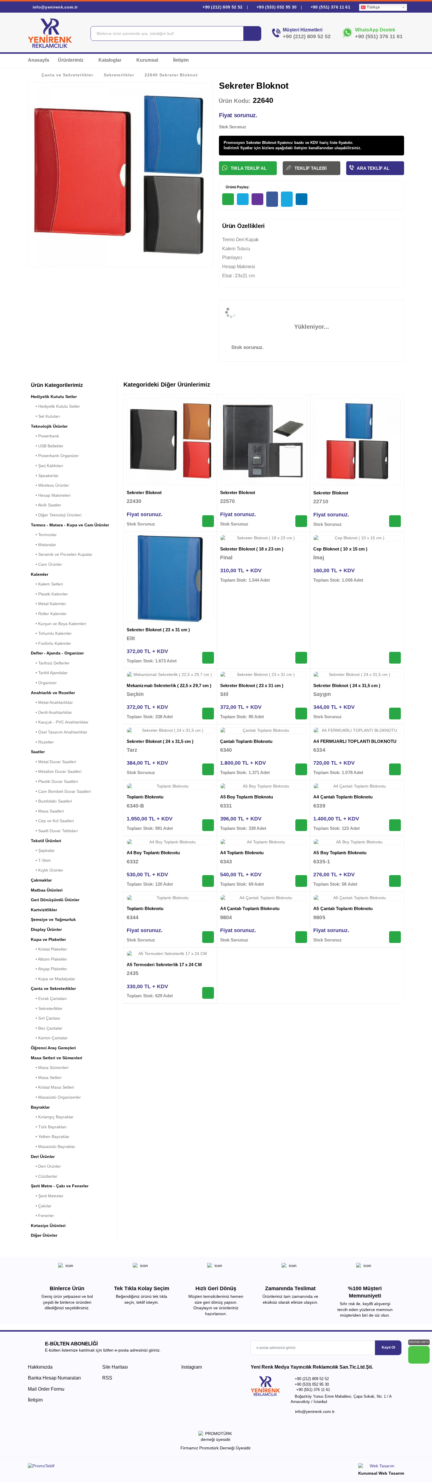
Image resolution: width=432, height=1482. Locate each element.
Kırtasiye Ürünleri (48, 1225)
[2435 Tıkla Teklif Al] (208, 993)
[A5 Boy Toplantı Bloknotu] (263, 786)
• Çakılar (41, 1206)
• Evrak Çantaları (49, 998)
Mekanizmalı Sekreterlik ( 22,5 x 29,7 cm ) (169, 685)
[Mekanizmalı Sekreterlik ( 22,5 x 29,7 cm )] (170, 675)
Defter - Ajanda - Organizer (57, 653)
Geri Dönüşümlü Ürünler (55, 899)
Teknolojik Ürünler (49, 426)
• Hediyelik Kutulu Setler (55, 406)
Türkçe (373, 7)
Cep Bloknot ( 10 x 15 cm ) (340, 548)
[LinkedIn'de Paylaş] (301, 199)
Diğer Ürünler (44, 1235)
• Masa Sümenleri (49, 1067)
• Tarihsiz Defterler (50, 663)
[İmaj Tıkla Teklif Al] (395, 658)
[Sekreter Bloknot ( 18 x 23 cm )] (263, 538)
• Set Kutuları (45, 416)
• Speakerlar (44, 475)
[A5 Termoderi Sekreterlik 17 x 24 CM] (170, 954)
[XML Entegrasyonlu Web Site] (120, 1467)
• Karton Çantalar (49, 1037)
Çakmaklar (41, 880)
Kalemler (39, 574)
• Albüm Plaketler (49, 959)
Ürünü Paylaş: (237, 187)
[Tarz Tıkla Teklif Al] (208, 769)
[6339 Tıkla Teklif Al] (395, 825)
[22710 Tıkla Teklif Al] (395, 521)
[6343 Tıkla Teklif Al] (301, 881)
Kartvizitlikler (44, 909)
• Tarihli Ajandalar (49, 672)
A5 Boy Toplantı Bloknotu (246, 796)
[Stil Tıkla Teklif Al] (301, 713)
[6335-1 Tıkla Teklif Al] (395, 881)
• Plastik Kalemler (49, 594)
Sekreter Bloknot (144, 492)
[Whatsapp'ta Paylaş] (228, 199)
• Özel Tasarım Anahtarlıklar (59, 732)
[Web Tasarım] (381, 1467)
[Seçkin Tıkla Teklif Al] (208, 713)
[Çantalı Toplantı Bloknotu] (263, 730)
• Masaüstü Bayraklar (53, 1146)
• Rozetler (42, 742)
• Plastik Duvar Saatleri (54, 781)
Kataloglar (110, 60)
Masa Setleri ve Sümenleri (56, 1057)
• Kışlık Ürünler (47, 870)
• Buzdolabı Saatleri (51, 801)
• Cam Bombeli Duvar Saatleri (61, 791)
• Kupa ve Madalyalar (53, 978)
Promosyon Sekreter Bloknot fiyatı (255, 142)
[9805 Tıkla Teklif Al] (395, 937)
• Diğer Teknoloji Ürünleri (56, 515)
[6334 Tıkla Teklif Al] (395, 769)
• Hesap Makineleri (51, 495)
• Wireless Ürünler (50, 485)
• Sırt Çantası (45, 1018)
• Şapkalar (43, 850)
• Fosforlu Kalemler (51, 643)
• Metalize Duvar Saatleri (56, 771)
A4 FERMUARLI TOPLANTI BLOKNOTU (354, 741)
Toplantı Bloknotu (145, 796)
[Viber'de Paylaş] (257, 199)
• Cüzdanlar (44, 1176)
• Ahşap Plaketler (49, 968)
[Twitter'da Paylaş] (287, 199)
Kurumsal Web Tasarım (381, 1473)
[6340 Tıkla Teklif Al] (301, 769)
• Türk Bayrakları (49, 1126)
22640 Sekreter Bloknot (171, 75)
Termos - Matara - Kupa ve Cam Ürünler (70, 525)
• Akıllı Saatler (46, 505)
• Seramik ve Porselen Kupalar (61, 554)
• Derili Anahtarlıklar (51, 712)
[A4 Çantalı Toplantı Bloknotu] (357, 786)
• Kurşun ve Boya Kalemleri (58, 623)
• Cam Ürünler (46, 564)
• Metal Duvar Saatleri (53, 761)
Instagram (191, 1366)
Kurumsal (147, 60)
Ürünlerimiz (71, 60)
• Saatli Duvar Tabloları (54, 830)
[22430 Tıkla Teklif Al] (208, 521)
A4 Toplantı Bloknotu (242, 852)
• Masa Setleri (46, 1077)
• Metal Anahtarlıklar (52, 702)
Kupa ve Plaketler (48, 939)
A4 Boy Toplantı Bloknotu (153, 852)
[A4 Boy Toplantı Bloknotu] (170, 842)
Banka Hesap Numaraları (54, 1377)
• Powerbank (45, 436)
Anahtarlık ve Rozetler (53, 692)
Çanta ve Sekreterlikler (67, 75)
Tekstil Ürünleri (46, 840)
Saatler (38, 751)
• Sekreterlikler (47, 1008)
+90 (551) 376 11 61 (329, 7)
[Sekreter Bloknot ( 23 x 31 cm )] (170, 578)
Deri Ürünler (43, 1156)
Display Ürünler (46, 929)
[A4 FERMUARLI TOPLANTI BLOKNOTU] (357, 730)
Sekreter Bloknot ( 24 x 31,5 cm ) (346, 685)
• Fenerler (42, 1215)
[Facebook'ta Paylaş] (272, 199)
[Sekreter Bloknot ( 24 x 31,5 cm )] (357, 675)
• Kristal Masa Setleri (52, 1087)
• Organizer (44, 682)
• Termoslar (44, 534)
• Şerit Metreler (47, 1196)
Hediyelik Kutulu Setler (54, 396)
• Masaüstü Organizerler (56, 1097)
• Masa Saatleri (47, 811)
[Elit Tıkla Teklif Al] (208, 658)
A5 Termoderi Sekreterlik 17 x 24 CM (164, 964)
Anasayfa (38, 60)
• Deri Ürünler (46, 1166)
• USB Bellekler (47, 446)
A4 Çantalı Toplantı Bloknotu (343, 796)
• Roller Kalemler (49, 613)
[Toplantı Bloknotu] (170, 786)
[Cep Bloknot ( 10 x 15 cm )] (357, 538)
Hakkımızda (40, 1366)
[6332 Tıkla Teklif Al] (208, 881)
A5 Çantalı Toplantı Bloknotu (343, 908)
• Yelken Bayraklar (50, 1136)
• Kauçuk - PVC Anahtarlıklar (59, 722)
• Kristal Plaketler (49, 949)
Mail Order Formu (46, 1389)
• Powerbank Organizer (55, 455)
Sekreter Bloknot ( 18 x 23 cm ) (251, 548)
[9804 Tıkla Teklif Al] (301, 937)
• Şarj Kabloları (47, 465)
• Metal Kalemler (48, 603)
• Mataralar (43, 544)
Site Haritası (115, 1366)
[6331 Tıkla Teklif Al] (301, 825)
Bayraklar (40, 1107)
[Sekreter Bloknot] (170, 441)
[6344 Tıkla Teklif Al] (208, 937)
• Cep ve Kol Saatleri (52, 820)
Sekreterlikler (119, 75)
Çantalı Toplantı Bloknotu (246, 741)
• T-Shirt (41, 860)
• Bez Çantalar (46, 1028)
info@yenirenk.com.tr (54, 7)
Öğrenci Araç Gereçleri (53, 1047)
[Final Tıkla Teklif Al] (301, 658)
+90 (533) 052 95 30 (276, 7)
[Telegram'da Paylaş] (243, 199)
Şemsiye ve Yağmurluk (53, 919)
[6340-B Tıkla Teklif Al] (208, 825)
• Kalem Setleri (47, 584)
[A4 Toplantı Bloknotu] (263, 842)
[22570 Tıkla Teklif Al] (301, 521)
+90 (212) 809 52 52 (222, 7)
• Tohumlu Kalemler (51, 633)
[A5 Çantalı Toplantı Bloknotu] (357, 898)
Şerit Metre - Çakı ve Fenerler (59, 1186)
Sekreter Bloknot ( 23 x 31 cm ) (158, 629)
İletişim (181, 60)
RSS (107, 1377)
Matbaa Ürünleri (47, 890)
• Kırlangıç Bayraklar (52, 1117)
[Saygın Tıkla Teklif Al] (395, 713)
